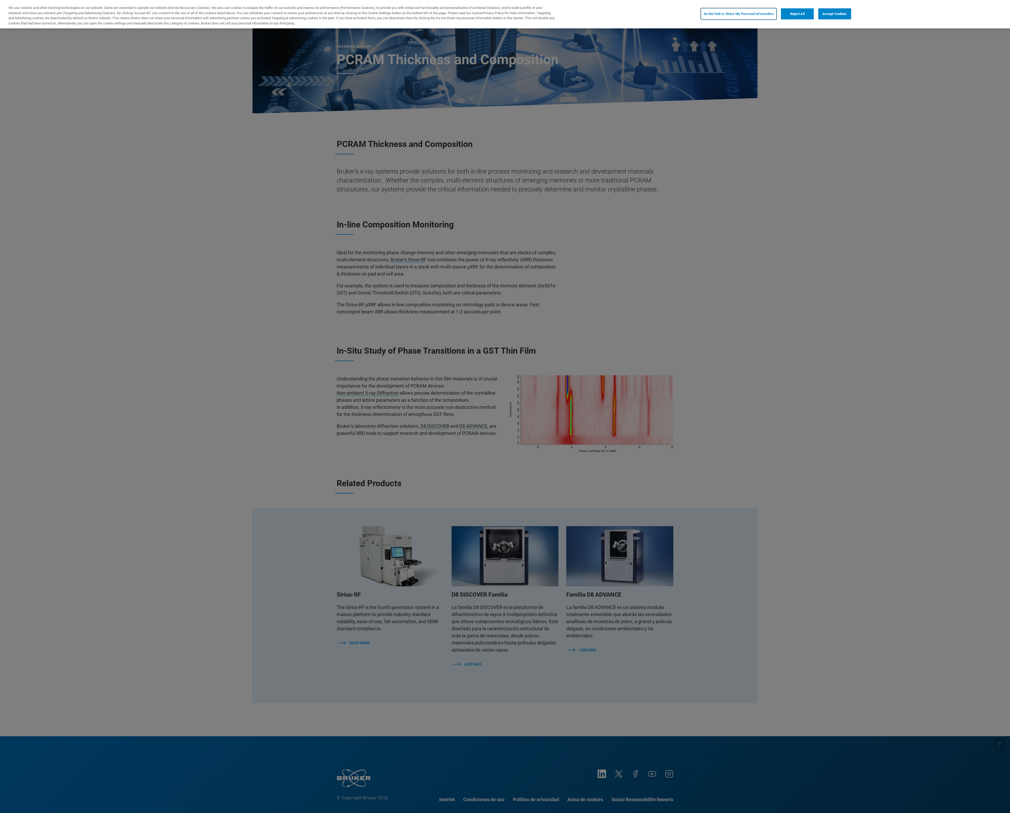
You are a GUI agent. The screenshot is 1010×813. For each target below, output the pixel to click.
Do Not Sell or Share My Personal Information (739, 14)
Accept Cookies (834, 14)
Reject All (797, 14)
